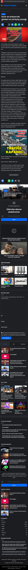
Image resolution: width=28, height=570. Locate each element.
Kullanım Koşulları (11, 568)
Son (14, 344)
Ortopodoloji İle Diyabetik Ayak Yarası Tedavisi (13, 1)
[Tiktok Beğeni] (5, 356)
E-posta (3, 321)
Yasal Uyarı (18, 568)
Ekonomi (4, 522)
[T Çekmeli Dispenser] (21, 270)
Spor (3, 530)
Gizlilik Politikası (14, 566)
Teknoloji (4, 532)
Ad (2, 315)
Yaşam (3, 534)
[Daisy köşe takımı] (21, 281)
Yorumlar (23, 344)
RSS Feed (10, 559)
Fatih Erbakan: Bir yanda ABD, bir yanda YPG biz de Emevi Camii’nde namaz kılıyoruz (18, 362)
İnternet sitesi (4, 327)
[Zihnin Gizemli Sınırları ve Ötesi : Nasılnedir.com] (21, 405)
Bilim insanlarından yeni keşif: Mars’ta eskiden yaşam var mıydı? (18, 454)
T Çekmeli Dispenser (20, 275)
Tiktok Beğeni (13, 354)
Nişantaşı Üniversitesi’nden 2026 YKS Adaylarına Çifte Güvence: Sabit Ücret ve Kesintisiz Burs (7, 396)
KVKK (24, 566)
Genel (8, 11)
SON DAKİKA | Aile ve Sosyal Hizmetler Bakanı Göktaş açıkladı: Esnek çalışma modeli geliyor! (17, 375)
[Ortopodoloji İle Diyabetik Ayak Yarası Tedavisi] (7, 405)
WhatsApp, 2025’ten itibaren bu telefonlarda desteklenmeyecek (18, 466)
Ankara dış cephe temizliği (5, 286)
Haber (3, 526)
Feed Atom (23, 559)
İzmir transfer (4, 274)
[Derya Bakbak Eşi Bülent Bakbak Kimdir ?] (5, 350)
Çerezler (20, 566)
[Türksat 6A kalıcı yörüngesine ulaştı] (4, 449)
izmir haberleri (14, 175)
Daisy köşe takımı (19, 286)
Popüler (5, 344)
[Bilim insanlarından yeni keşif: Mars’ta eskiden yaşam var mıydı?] (4, 455)
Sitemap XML (4, 559)
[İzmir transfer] (7, 269)
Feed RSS (19, 559)
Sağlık (3, 528)
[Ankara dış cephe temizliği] (7, 281)
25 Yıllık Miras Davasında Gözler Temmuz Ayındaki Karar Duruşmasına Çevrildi (21, 396)
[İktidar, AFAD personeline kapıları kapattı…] (5, 368)
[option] (14, 191)
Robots (14, 559)
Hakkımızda (4, 566)
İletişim (9, 566)
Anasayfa (4, 11)
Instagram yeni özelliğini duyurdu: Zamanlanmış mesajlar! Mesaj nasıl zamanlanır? (18, 461)
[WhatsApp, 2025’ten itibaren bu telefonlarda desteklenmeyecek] (4, 468)
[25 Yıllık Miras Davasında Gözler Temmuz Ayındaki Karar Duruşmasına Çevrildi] (21, 389)
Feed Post (14, 560)
